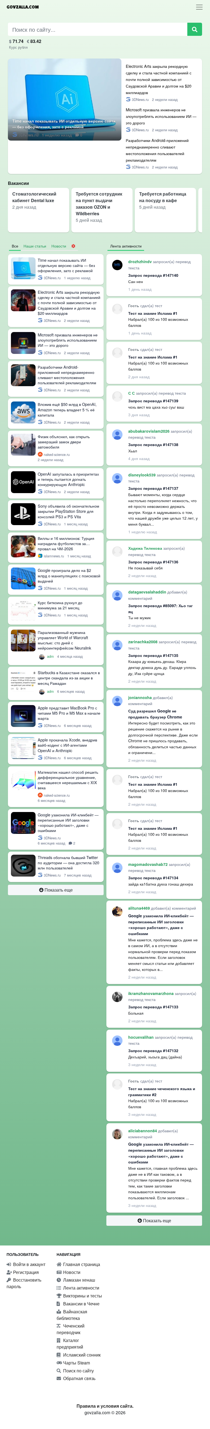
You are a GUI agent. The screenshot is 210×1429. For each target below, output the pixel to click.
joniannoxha (140, 697)
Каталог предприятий (70, 1343)
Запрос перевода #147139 (153, 400)
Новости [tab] (58, 246)
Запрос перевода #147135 (153, 655)
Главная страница (81, 1264)
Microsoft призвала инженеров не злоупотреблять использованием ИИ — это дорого (161, 116)
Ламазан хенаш (78, 1280)
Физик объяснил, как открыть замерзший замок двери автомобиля (64, 441)
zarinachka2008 (143, 641)
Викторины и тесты (82, 1296)
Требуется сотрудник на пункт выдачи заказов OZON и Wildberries (99, 204)
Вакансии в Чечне (81, 1303)
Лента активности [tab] (126, 246)
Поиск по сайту (78, 1370)
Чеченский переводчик (70, 1329)
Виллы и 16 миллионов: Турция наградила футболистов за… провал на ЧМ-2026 (66, 543)
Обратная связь (78, 1378)
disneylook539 (142, 475)
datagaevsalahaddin (147, 592)
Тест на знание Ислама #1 (152, 313)
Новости (71, 1272)
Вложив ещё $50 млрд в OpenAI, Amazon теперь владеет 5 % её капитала (67, 409)
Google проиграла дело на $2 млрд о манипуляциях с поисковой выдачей (69, 575)
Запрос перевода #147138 (153, 444)
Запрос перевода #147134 (153, 877)
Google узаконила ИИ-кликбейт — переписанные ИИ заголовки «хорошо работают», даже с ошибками (68, 822)
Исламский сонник (81, 1355)
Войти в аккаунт (28, 1264)
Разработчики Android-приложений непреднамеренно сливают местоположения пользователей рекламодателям (67, 375)
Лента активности (80, 1288)
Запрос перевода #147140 (153, 275)
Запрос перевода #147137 (153, 488)
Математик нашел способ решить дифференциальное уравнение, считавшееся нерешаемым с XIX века (68, 780)
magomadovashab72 (148, 864)
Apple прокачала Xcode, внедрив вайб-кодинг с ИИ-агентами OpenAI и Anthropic (67, 745)
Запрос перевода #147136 (153, 561)
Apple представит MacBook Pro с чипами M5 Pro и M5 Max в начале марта (69, 713)
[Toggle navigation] (199, 7)
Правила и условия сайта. (105, 1406)
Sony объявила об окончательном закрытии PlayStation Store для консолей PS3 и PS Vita (68, 511)
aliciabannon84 (143, 1130)
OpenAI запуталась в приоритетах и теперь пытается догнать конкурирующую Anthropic (68, 479)
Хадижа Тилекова (145, 548)
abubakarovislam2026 (149, 431)
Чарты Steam (76, 1363)
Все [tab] (15, 246)
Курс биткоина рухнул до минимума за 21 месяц (60, 604)
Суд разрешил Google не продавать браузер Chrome (155, 714)
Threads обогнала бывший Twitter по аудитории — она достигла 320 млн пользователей (68, 862)
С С (132, 393)
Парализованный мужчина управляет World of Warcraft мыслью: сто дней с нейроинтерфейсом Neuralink (64, 640)
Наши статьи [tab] (35, 246)
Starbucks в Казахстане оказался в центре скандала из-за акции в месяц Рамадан (69, 678)
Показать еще (58, 890)
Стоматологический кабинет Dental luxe (34, 197)
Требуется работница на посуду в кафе (162, 197)
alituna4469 (139, 908)
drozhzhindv (140, 261)
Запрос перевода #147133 (153, 1006)
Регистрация (25, 1272)
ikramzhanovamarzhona (151, 993)
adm (51, 656)
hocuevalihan (141, 1037)
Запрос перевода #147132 (153, 1050)
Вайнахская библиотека (72, 1314)
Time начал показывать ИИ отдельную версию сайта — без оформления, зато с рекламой (63, 124)
